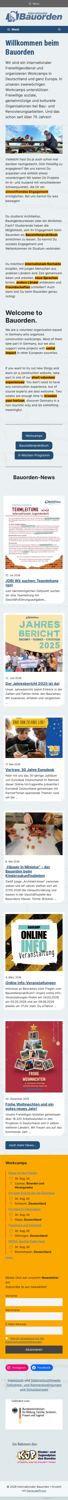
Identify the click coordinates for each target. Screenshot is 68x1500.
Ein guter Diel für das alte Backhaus (32, 1193)
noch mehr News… (22, 1145)
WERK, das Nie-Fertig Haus (27, 1241)
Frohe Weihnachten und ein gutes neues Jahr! (29, 1106)
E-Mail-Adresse (15, 1324)
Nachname (12, 1310)
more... (9, 1257)
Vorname (11, 1295)
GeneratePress (36, 1490)
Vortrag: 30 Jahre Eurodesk (29, 770)
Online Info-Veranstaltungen (30, 983)
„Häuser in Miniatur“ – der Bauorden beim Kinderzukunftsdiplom (27, 871)
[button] (59, 29)
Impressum (16, 1380)
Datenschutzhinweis (45, 1380)
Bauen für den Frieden (23, 1173)
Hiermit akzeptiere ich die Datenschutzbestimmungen (24, 1340)
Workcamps (34, 436)
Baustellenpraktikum (34, 445)
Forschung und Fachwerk (25, 1225)
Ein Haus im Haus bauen (25, 1209)
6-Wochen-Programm (34, 455)
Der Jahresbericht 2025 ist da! (32, 683)
